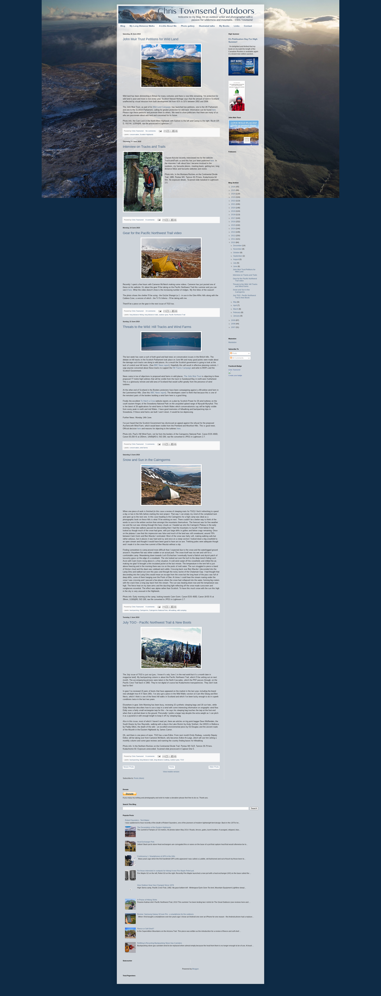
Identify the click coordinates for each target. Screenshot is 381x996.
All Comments (237, 358)
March (236, 309)
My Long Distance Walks (142, 26)
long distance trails (151, 315)
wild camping (181, 610)
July (235, 263)
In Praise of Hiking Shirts (147, 900)
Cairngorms (144, 610)
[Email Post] (160, 131)
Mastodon (232, 342)
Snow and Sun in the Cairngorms (146, 460)
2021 (233, 204)
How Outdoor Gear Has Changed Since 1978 (155, 885)
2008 (233, 324)
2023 (233, 197)
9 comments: (150, 756)
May (235, 302)
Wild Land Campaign (162, 107)
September (238, 256)
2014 (233, 229)
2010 (233, 242)
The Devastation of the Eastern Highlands (154, 827)
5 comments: (150, 444)
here (214, 110)
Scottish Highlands (146, 134)
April (235, 305)
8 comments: (150, 220)
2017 (233, 218)
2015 (233, 225)
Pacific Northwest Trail (177, 315)
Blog (122, 26)
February (237, 312)
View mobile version (171, 772)
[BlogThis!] (167, 131)
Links (236, 26)
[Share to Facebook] (173, 131)
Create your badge (235, 375)
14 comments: (151, 311)
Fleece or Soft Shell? (145, 929)
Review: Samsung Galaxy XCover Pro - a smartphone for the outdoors (165, 914)
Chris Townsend (234, 370)
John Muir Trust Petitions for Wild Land (150, 39)
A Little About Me (168, 26)
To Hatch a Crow (148, 401)
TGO (182, 760)
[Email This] (165, 131)
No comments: (151, 131)
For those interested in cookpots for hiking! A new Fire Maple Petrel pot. (165, 871)
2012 (233, 236)
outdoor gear (163, 315)
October (236, 253)
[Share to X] (170, 131)
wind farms (144, 448)
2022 (233, 201)
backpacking (134, 610)
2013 (233, 232)
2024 (233, 194)
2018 (233, 215)
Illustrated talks (207, 26)
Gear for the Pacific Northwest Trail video (152, 233)
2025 (233, 190)
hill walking (172, 610)
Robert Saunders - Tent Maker (137, 820)
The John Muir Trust (192, 376)
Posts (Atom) (139, 778)
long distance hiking (137, 315)
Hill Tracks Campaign (182, 368)
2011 (233, 239)
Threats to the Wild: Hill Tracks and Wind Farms (157, 327)
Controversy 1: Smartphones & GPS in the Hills (156, 856)
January (236, 316)
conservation (134, 134)
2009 (233, 320)
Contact (248, 26)
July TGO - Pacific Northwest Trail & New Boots (157, 622)
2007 (233, 327)
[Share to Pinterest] (176, 131)
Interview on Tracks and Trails (144, 146)
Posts (234, 353)
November (237, 249)
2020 (233, 208)
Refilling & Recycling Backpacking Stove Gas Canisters (159, 943)
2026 (233, 187)
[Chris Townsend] (229, 373)
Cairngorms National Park (158, 610)
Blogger (195, 969)
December (237, 246)
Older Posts (214, 767)
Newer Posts (129, 767)
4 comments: (150, 607)
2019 (233, 211)
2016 (233, 222)
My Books (224, 26)
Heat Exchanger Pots (145, 842)
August (236, 259)
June (235, 266)
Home (171, 767)
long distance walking (161, 760)
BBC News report (161, 365)
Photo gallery (188, 26)
